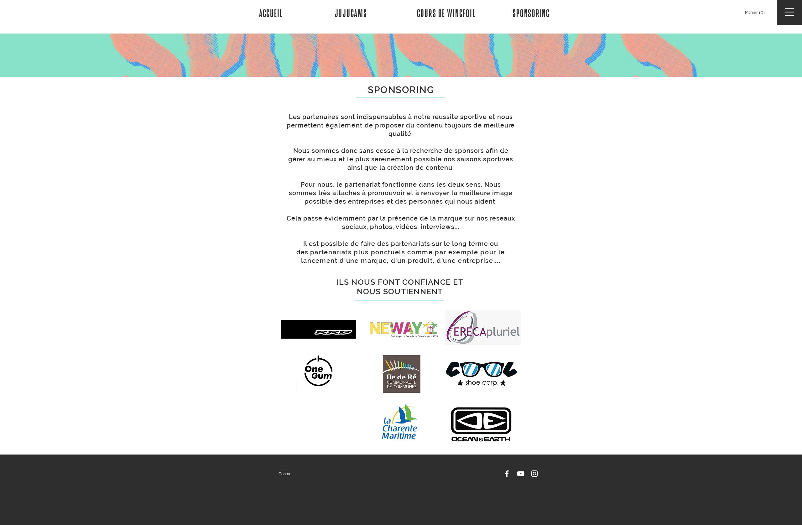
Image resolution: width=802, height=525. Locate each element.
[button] (755, 12)
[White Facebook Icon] (507, 473)
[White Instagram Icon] (534, 473)
